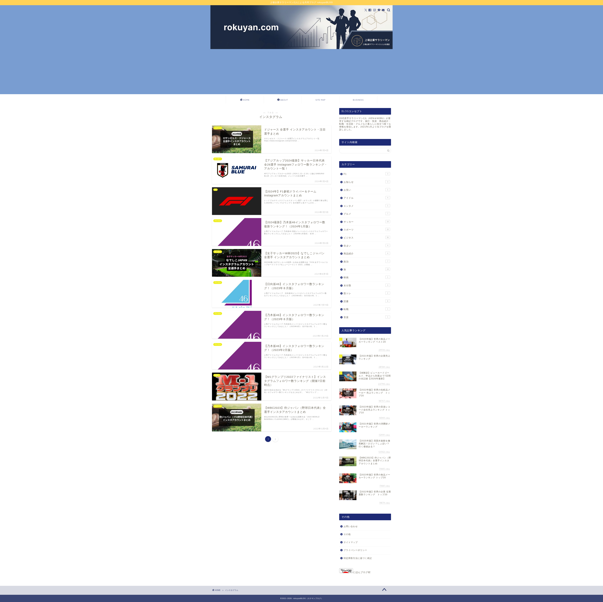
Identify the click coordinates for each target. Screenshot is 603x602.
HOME (246, 100)
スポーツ (366, 229)
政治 (366, 261)
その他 (347, 534)
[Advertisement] (301, 72)
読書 (366, 301)
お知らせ (366, 182)
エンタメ (366, 206)
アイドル (366, 198)
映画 (366, 277)
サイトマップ (351, 542)
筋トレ (366, 293)
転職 (366, 309)
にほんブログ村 (362, 572)
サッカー (366, 221)
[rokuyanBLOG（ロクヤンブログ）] (301, 48)
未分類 (366, 285)
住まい (366, 245)
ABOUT (284, 100)
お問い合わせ (351, 526)
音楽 (366, 317)
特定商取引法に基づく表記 (358, 558)
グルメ (366, 213)
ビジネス (366, 237)
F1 (366, 174)
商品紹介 (366, 253)
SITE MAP (320, 100)
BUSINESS (358, 100)
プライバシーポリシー (355, 550)
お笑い (366, 190)
